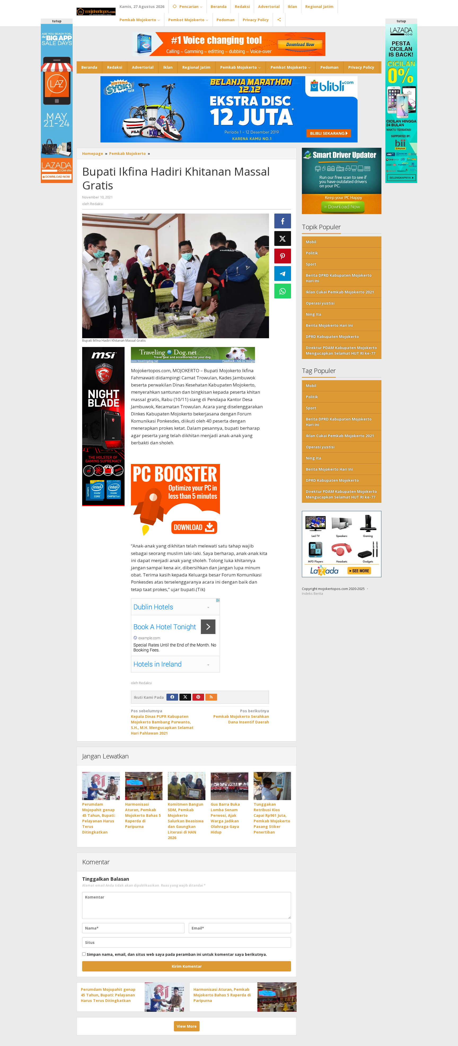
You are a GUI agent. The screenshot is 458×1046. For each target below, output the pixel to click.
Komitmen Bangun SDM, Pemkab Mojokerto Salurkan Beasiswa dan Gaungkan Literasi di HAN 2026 (186, 821)
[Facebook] (172, 697)
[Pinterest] (198, 697)
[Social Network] (279, 20)
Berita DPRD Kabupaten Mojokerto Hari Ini (339, 278)
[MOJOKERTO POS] (96, 11)
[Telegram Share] (282, 273)
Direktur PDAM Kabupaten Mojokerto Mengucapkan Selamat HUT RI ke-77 (341, 350)
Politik (312, 253)
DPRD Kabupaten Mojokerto (332, 336)
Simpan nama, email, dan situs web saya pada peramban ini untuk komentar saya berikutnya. (177, 954)
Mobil (311, 242)
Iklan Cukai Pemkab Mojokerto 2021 (340, 292)
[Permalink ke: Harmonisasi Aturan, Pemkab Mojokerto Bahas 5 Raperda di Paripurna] (144, 786)
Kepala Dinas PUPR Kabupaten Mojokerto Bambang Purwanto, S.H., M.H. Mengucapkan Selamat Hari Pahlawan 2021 (162, 722)
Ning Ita (313, 314)
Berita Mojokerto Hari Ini (329, 325)
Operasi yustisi (320, 303)
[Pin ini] (282, 256)
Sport (311, 264)
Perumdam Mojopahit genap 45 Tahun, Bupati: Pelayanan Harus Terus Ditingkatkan (108, 995)
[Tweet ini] (282, 238)
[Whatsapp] (282, 291)
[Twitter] (185, 697)
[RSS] (211, 697)
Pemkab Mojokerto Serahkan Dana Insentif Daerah (241, 716)
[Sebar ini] (282, 221)
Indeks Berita (312, 593)
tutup (56, 21)
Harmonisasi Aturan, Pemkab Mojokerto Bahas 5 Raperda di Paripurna (143, 815)
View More (187, 1026)
